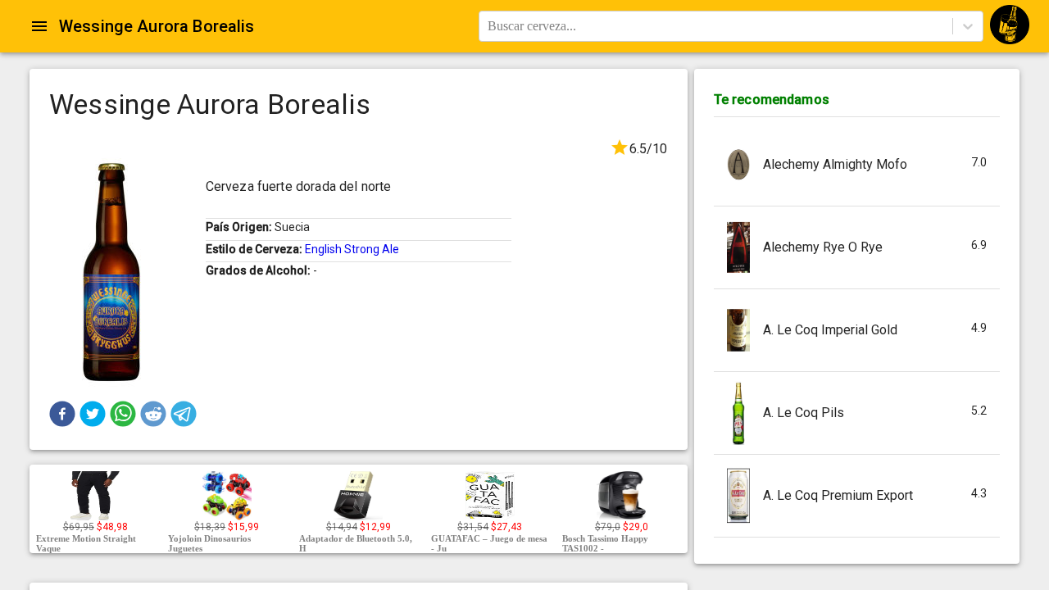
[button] (62, 414)
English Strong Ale (352, 249)
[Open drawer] (39, 26)
